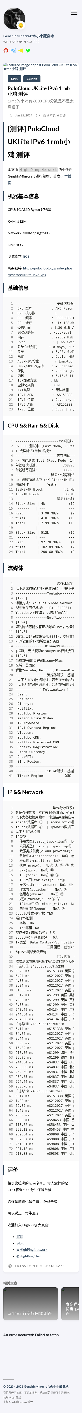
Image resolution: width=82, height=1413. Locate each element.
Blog (20, 1243)
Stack (12, 1402)
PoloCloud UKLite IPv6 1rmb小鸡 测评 (39, 91)
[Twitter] (28, 52)
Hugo (12, 1397)
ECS (26, 256)
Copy (67, 305)
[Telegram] (20, 52)
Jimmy (23, 1402)
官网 (19, 1236)
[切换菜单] (74, 12)
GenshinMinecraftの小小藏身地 (28, 36)
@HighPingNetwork (31, 1249)
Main (14, 79)
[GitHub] (6, 52)
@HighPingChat (28, 1256)
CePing (32, 79)
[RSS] (13, 52)
